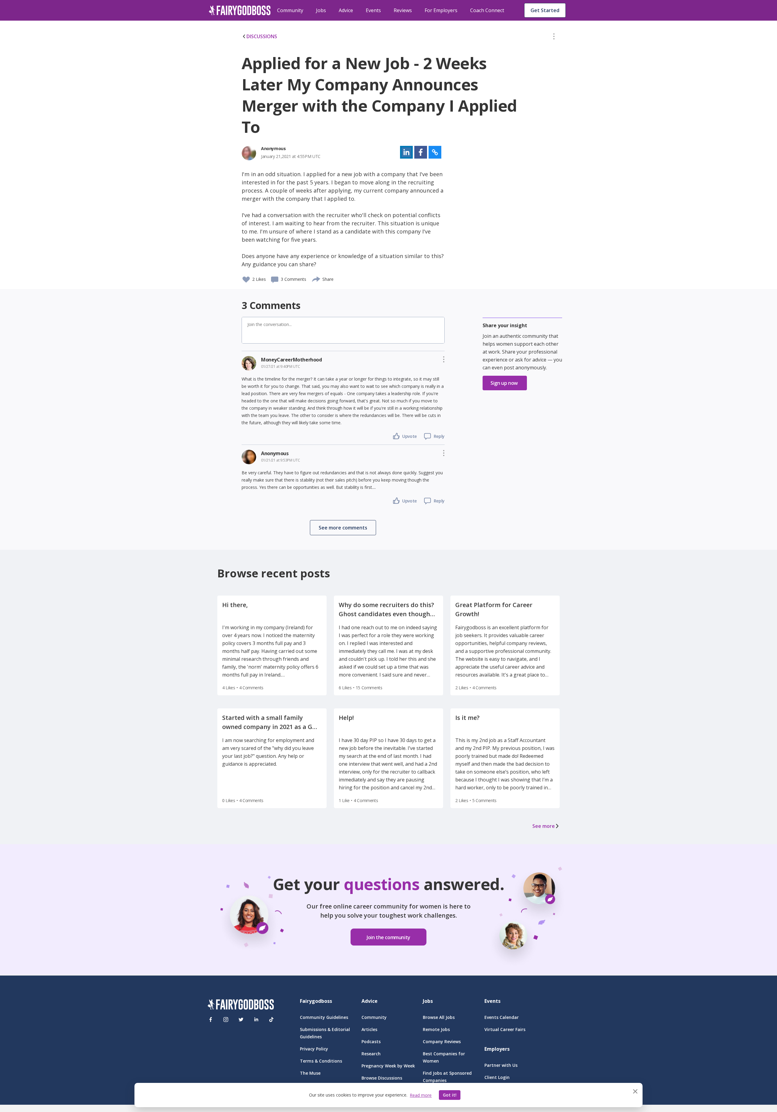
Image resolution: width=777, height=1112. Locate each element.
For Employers (441, 10)
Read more (421, 1095)
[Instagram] (226, 1019)
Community (290, 10)
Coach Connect (487, 10)
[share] (316, 278)
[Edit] (554, 37)
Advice (346, 10)
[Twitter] (241, 1019)
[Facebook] (211, 1019)
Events (373, 10)
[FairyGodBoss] (241, 1005)
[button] (553, 37)
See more (543, 826)
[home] (240, 10)
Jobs (321, 10)
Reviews (403, 10)
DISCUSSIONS (261, 36)
